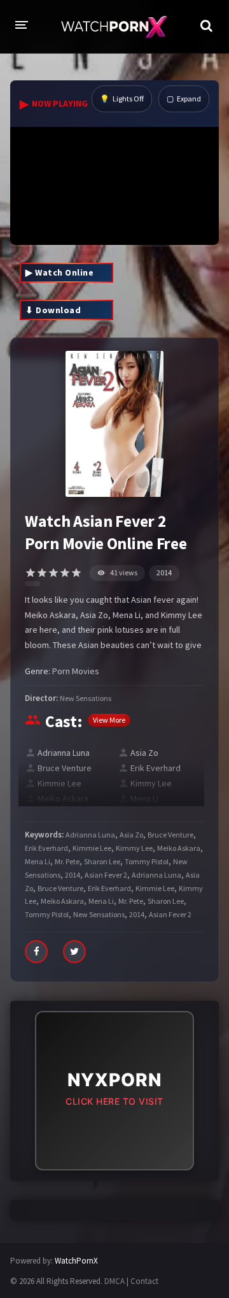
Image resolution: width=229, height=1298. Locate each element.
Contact (144, 1281)
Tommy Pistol (147, 861)
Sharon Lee (102, 861)
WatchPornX (76, 1260)
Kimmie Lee (59, 783)
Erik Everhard (155, 768)
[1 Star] (30, 573)
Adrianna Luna (64, 752)
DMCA (114, 1281)
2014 (164, 572)
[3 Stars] (53, 573)
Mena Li (144, 798)
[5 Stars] (76, 573)
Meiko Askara (63, 798)
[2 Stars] (42, 573)
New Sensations (85, 698)
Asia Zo (144, 752)
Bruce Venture (65, 768)
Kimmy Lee (151, 783)
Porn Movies (75, 671)
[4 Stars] (65, 573)
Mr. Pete (67, 861)
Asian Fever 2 (106, 875)
